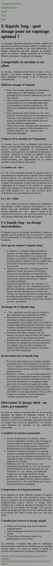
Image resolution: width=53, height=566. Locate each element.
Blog (3, 19)
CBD (3, 15)
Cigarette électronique (11, 3)
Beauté (4, 11)
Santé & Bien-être (9, 7)
